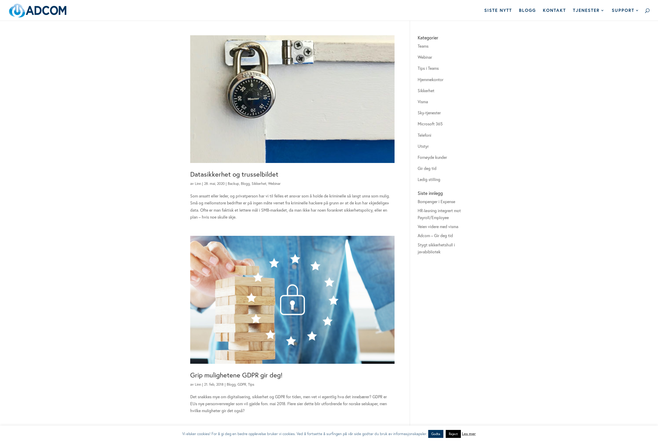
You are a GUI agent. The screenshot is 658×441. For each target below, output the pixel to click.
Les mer (469, 433)
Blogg (527, 10)
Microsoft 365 (430, 123)
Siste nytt (498, 10)
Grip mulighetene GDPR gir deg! (236, 374)
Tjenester (586, 10)
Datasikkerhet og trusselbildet (234, 174)
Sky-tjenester (429, 112)
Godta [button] (435, 434)
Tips (251, 384)
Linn (198, 183)
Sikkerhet (259, 183)
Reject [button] (453, 434)
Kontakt (554, 10)
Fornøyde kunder (432, 157)
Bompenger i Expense (436, 201)
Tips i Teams (428, 68)
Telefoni (424, 135)
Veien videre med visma (438, 226)
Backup (233, 183)
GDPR (241, 384)
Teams (423, 46)
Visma (423, 101)
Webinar (274, 183)
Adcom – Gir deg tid (435, 235)
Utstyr (423, 146)
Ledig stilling (429, 179)
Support (623, 10)
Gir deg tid (427, 168)
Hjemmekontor (430, 79)
